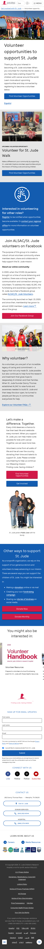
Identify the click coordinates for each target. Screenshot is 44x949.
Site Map (30, 903)
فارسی (27, 938)
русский (19, 933)
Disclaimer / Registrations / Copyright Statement (22, 878)
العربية (26, 933)
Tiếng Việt (25, 928)
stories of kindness (25, 599)
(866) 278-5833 (23, 823)
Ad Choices (22, 894)
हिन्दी (32, 938)
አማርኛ (21, 942)
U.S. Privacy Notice (22, 872)
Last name (6, 725)
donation (19, 587)
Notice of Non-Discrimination (22, 898)
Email (4, 733)
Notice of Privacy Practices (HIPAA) (22, 889)
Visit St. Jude (23, 803)
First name (6, 717)
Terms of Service (14, 743)
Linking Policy (22, 884)
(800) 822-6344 (23, 813)
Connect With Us (22, 767)
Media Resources (33, 842)
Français (33, 933)
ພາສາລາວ (29, 942)
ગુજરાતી (14, 942)
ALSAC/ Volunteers (20, 294)
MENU (39, 3)
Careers (11, 842)
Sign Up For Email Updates (22, 712)
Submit (22, 753)
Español (7, 103)
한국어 (33, 928)
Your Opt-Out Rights (22, 912)
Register (6, 217)
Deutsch (13, 938)
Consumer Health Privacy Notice (22, 908)
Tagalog (11, 933)
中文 (17, 928)
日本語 (20, 938)
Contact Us (22, 792)
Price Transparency (18, 903)
